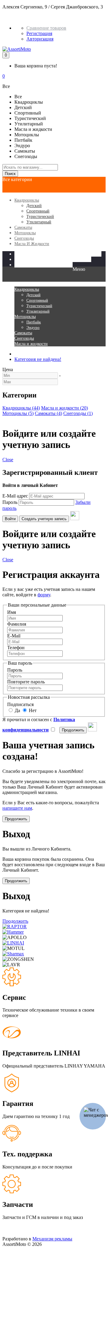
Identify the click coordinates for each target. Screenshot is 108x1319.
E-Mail (13, 635)
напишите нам (17, 808)
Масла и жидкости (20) (64, 407)
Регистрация (39, 33)
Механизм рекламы (52, 1238)
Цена (7, 369)
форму (44, 594)
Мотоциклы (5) (18, 413)
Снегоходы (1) (78, 413)
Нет (32, 710)
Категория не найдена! (37, 359)
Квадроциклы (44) (21, 407)
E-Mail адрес (15, 495)
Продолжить (15, 921)
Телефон (16, 647)
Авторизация (39, 38)
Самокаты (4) (48, 413)
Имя (11, 612)
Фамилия (16, 624)
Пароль (9, 502)
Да (17, 710)
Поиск (10, 173)
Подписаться (20, 704)
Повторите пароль (26, 681)
